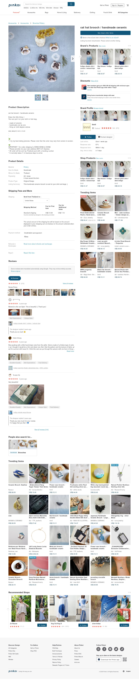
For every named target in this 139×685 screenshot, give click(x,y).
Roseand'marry (120, 490)
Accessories (12, 23)
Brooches (36, 23)
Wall (9, 656)
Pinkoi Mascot (78, 656)
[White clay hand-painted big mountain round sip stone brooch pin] (100, 473)
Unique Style (28, 318)
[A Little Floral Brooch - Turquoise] (123, 232)
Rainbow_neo (13, 551)
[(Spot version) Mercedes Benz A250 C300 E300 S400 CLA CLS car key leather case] (38, 504)
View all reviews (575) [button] (41, 430)
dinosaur (56, 8)
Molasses (35, 551)
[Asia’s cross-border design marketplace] (14, 5)
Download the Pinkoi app (110, 660)
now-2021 (76, 582)
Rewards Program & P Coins (60, 665)
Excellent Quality (15, 363)
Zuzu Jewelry (88, 218)
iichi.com (77, 662)
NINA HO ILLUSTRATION (82, 520)
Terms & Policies (57, 656)
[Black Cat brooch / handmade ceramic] (105, 260)
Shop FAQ (33, 651)
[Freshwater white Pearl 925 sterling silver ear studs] (79, 473)
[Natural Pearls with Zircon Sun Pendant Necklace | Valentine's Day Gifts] (123, 260)
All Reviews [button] (14, 278)
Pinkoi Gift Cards (13, 653)
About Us (77, 648)
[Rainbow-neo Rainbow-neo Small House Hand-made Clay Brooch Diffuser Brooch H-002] (18, 535)
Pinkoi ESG (77, 653)
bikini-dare (49, 8)
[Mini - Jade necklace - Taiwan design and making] (123, 203)
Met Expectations (15, 318)
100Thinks (118, 551)
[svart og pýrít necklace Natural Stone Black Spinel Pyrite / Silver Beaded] (105, 232)
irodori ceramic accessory (123, 246)
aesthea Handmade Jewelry (127, 274)
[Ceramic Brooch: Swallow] (18, 473)
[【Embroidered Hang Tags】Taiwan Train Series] (38, 473)
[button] (88, 137)
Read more (70, 351)
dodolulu (26, 8)
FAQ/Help (55, 648)
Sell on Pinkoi (104, 5)
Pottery (42, 23)
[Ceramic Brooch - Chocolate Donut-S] (18, 566)
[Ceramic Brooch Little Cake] (105, 203)
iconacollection (37, 490)
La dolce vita (34, 8)
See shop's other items (105, 33)
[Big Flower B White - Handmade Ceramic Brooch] (88, 232)
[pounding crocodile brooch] (100, 566)
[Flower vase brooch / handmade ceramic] (59, 473)
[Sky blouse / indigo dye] (105, 57)
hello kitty (42, 8)
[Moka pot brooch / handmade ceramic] (59, 535)
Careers (76, 659)
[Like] (18, 504)
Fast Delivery (43, 363)
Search (71, 4)
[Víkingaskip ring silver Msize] (121, 504)
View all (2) (94, 81)
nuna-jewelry (105, 246)
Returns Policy (56, 662)
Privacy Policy (56, 659)
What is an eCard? (112, 38)
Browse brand (98, 108)
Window (10, 659)
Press (76, 651)
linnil (81, 71)
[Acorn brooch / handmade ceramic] (59, 566)
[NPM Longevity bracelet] (88, 260)
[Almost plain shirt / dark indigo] (123, 57)
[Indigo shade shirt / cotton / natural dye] (88, 57)
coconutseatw (119, 582)
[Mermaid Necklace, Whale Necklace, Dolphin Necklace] (121, 566)
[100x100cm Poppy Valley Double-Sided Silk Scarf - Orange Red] (79, 504)
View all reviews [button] (68, 283)
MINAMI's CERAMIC (87, 246)
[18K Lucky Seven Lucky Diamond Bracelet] (38, 535)
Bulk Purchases (57, 651)
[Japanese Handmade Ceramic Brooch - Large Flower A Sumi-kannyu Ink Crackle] (100, 504)
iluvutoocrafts (95, 490)
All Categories (12, 648)
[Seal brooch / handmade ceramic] (59, 504)
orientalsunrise (123, 218)
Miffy (61, 8)
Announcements (57, 653)
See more (102, 46)
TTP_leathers (37, 520)
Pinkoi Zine (11, 651)
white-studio (77, 490)
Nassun (100, 218)
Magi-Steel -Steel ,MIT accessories (96, 274)
